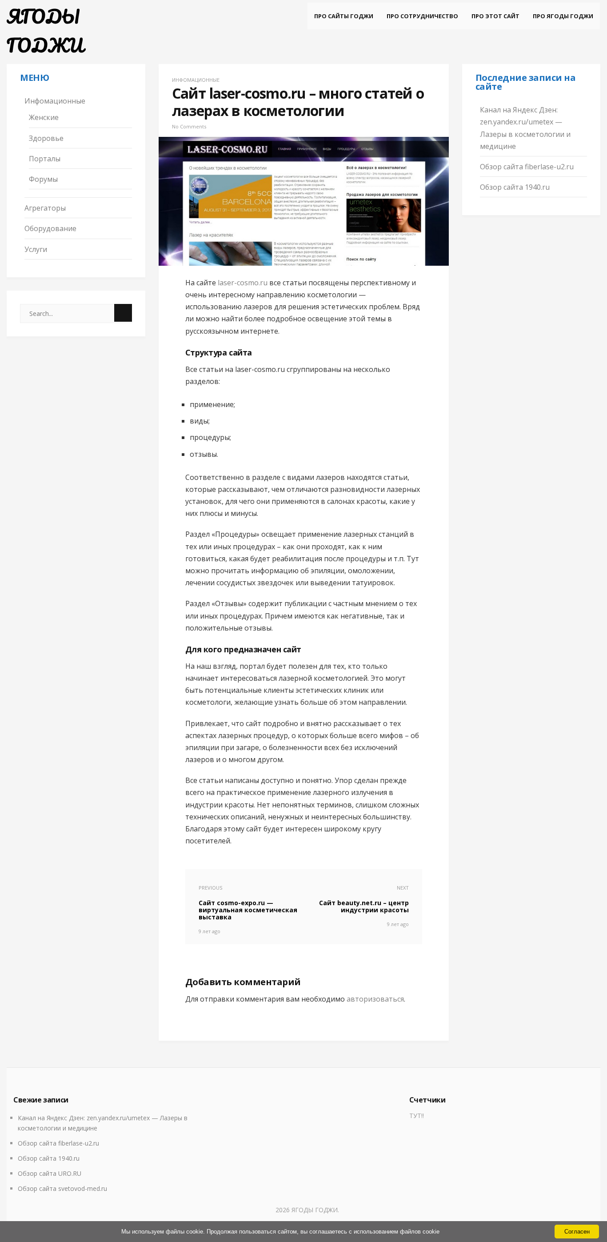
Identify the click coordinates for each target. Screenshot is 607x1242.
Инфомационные (54, 101)
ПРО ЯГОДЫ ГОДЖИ (563, 16)
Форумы (43, 179)
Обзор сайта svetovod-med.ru (62, 1188)
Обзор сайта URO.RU (49, 1173)
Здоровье (46, 138)
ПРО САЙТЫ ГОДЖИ (343, 16)
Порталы (44, 159)
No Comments (189, 126)
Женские (44, 117)
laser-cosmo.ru (243, 283)
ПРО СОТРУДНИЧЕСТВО (422, 16)
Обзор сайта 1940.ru (515, 187)
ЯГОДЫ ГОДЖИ (45, 31)
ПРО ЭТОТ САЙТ (495, 16)
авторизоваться (375, 999)
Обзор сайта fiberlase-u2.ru (527, 167)
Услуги (35, 249)
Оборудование (50, 228)
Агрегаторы (45, 208)
